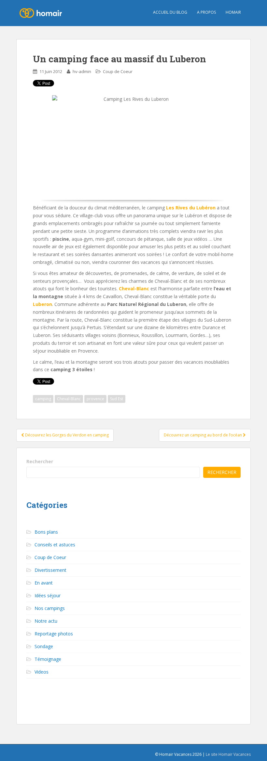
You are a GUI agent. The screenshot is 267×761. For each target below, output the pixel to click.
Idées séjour (48, 595)
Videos (42, 672)
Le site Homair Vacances (228, 754)
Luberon (42, 304)
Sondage (44, 646)
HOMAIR (233, 12)
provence (95, 399)
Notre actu (46, 621)
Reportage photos (54, 634)
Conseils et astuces (55, 544)
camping (43, 399)
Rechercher (39, 461)
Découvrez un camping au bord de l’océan (203, 435)
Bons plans (46, 532)
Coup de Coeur (118, 71)
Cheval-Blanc (69, 399)
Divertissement (50, 570)
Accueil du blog (170, 12)
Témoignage (48, 659)
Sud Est (116, 399)
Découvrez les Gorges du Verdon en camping (66, 435)
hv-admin (82, 71)
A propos (206, 12)
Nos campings (50, 608)
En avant (44, 583)
